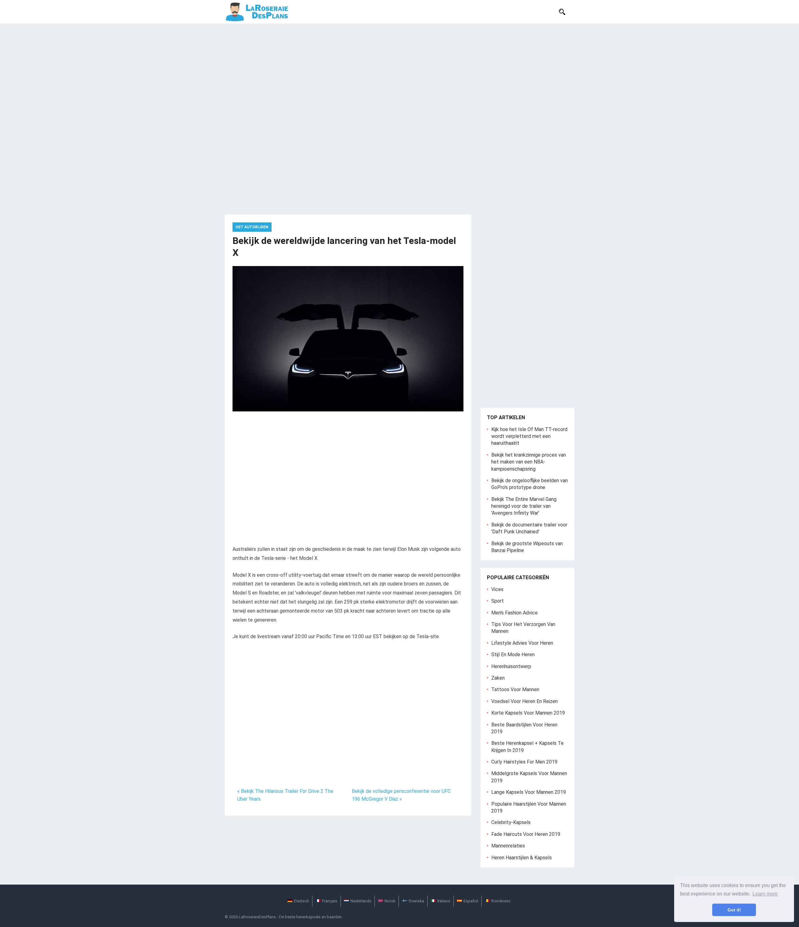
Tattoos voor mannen (515, 689)
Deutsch (301, 901)
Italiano (443, 901)
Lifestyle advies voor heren (522, 643)
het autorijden (252, 227)
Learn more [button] (765, 893)
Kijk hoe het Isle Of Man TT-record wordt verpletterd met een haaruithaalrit (529, 436)
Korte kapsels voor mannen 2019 (528, 713)
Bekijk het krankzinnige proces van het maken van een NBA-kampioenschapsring (528, 462)
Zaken (498, 678)
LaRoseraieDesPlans (257, 917)
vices (497, 589)
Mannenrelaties (508, 846)
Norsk (390, 901)
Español (470, 901)
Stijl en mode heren (513, 655)
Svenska (416, 901)
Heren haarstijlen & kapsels (521, 858)
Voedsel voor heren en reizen (524, 701)
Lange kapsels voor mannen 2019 (528, 792)
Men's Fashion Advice (514, 613)
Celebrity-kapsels (511, 822)
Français (329, 901)
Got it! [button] (734, 909)
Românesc (501, 901)
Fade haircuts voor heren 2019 (525, 834)
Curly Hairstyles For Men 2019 (524, 762)
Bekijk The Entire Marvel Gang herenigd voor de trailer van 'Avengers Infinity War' (523, 506)
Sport (497, 601)
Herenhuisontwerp (511, 666)
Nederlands (360, 901)
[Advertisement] (399, 70)
